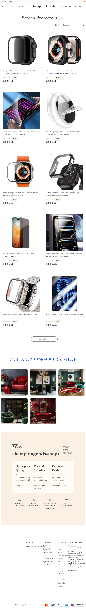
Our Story (60, 552)
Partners (60, 577)
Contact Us (47, 549)
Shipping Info (47, 552)
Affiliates (60, 568)
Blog (10, 1)
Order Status (47, 565)
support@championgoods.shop (36, 546)
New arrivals (65, 6)
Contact (3, 1)
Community (61, 586)
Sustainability (62, 580)
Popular (22, 6)
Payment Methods (49, 562)
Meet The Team (62, 555)
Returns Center (48, 558)
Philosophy (61, 583)
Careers (60, 558)
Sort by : (58, 25)
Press (59, 562)
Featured (78, 6)
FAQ (44, 555)
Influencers (61, 565)
